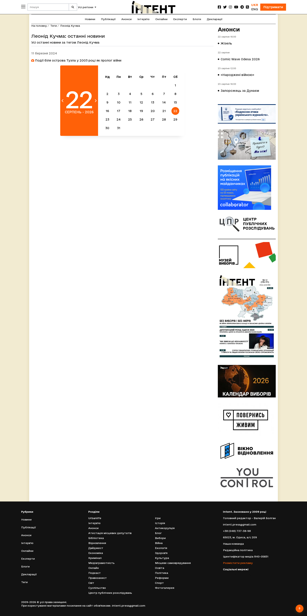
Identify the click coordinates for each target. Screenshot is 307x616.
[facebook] (219, 7)
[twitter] (225, 7)
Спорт (159, 582)
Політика (161, 572)
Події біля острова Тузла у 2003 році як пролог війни (77, 60)
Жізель (226, 43)
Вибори (160, 538)
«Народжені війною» (237, 74)
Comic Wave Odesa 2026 (240, 59)
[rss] (247, 7)
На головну (39, 25)
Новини (90, 19)
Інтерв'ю (143, 19)
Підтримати (273, 7)
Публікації (108, 19)
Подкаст (94, 572)
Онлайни (161, 19)
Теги (53, 25)
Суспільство (97, 587)
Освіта (159, 567)
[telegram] (242, 7)
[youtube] (236, 7)
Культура (162, 557)
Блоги (197, 19)
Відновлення (97, 543)
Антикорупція (165, 528)
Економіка (95, 552)
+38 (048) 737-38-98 (237, 530)
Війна (159, 543)
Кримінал (95, 557)
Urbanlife (94, 518)
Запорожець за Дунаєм (240, 90)
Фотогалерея (164, 587)
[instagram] (230, 7)
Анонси (126, 19)
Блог (158, 533)
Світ (91, 582)
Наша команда (233, 543)
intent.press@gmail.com (239, 524)
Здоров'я (161, 552)
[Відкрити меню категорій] (23, 6)
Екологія (161, 547)
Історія (160, 523)
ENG (254, 9)
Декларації (214, 19)
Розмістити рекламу (238, 562)
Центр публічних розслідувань (110, 592)
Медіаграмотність (101, 562)
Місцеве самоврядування (173, 562)
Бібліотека (96, 538)
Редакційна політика (238, 550)
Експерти (180, 19)
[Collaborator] (247, 187)
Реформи (162, 577)
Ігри (158, 518)
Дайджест (95, 547)
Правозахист (97, 577)
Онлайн (93, 567)
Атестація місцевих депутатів (109, 533)
